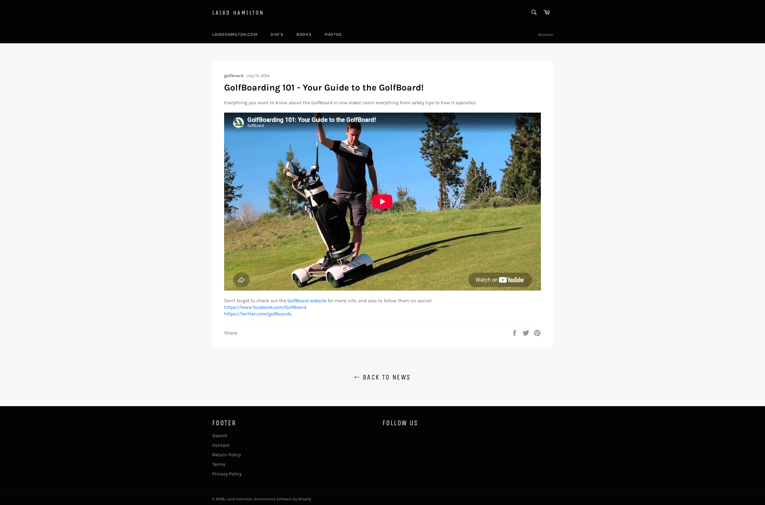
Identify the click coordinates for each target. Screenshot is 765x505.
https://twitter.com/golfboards (257, 314)
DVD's (276, 34)
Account (545, 34)
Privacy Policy (226, 474)
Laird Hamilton (238, 12)
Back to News (385, 377)
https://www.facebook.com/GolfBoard (265, 307)
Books (303, 34)
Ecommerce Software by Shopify (282, 499)
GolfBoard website (307, 300)
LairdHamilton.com (234, 34)
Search (219, 435)
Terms (218, 464)
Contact (221, 445)
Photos (333, 34)
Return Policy (226, 455)
